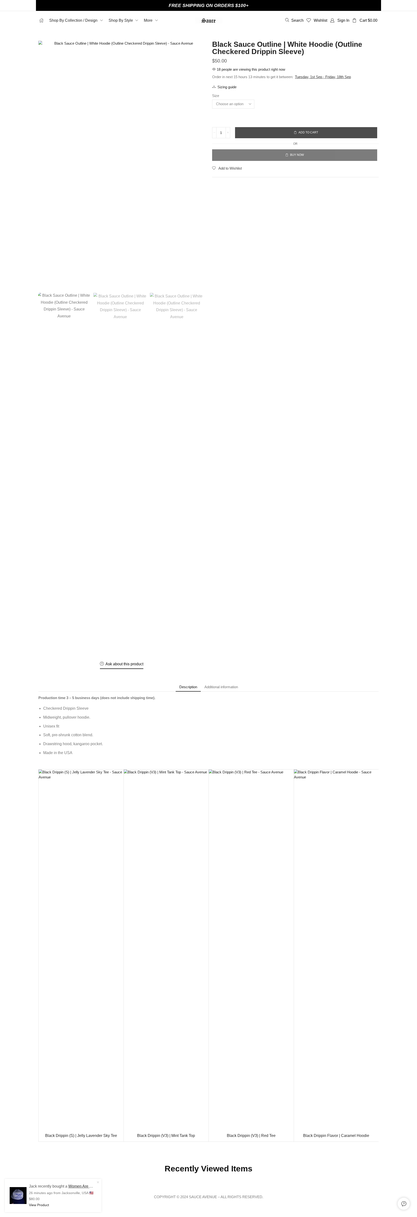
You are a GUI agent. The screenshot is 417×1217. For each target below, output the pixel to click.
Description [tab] (188, 687)
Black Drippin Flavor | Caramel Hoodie (336, 1136)
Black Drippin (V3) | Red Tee (251, 1136)
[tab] (188, 687)
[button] (294, 20)
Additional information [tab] (221, 687)
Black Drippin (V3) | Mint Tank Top (166, 1136)
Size (215, 96)
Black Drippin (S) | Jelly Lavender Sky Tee (81, 1136)
